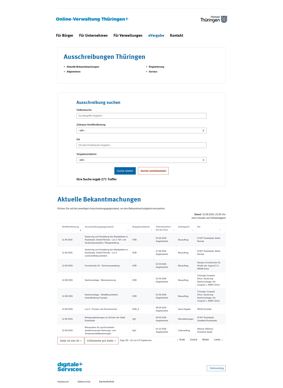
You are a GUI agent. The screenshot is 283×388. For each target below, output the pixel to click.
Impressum (63, 382)
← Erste (181, 339)
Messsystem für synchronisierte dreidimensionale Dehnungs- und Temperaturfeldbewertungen (100, 330)
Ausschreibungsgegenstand (99, 227)
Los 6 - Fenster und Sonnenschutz (101, 309)
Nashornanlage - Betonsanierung (100, 280)
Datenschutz (84, 382)
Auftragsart (183, 227)
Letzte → (218, 339)
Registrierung (156, 67)
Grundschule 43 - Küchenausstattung (102, 265)
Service (153, 71)
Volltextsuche (84, 110)
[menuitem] (64, 36)
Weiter (205, 339)
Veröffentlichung (70, 227)
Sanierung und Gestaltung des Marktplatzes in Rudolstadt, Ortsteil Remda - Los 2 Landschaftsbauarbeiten (106, 252)
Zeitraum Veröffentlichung (91, 124)
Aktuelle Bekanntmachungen (83, 67)
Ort (78, 139)
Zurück (193, 339)
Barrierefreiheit (106, 382)
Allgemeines (73, 71)
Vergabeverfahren (86, 154)
